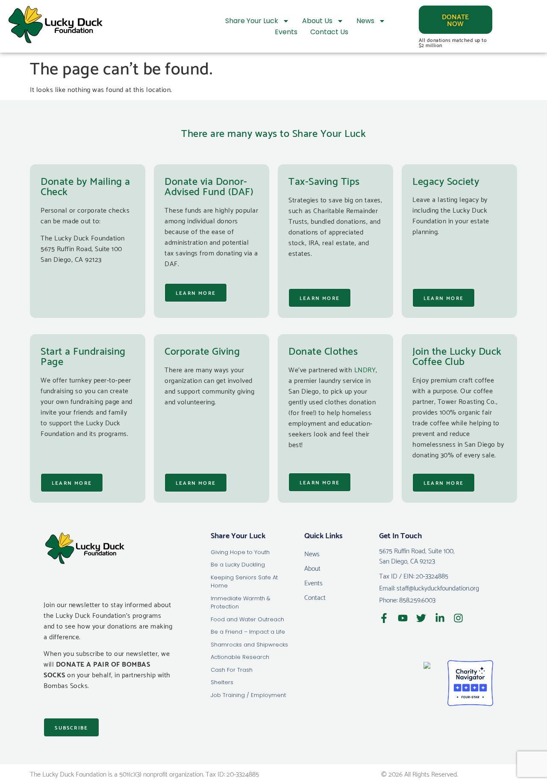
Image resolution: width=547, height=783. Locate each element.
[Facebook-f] (384, 618)
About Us (317, 21)
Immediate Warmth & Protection (241, 602)
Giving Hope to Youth (240, 552)
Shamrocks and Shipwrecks (249, 645)
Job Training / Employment (248, 695)
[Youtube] (403, 618)
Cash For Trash (232, 670)
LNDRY (365, 369)
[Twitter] (421, 618)
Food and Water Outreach (247, 619)
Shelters (222, 682)
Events (286, 32)
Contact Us (329, 32)
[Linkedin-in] (440, 618)
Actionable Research (240, 657)
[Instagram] (458, 618)
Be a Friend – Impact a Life (248, 632)
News (365, 21)
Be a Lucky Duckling (238, 565)
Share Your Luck (251, 21)
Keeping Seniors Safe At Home (244, 581)
